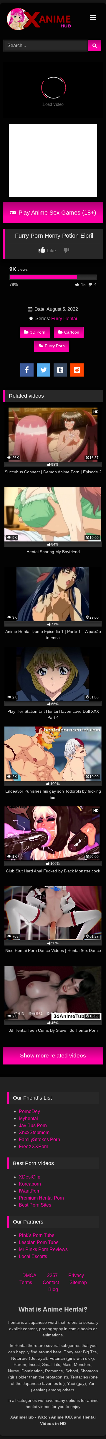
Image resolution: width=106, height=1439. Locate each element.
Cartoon (71, 332)
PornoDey (29, 1111)
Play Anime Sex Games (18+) (56, 212)
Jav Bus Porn (33, 1125)
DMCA (29, 1275)
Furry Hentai (64, 318)
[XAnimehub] (43, 20)
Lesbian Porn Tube (39, 1242)
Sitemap (78, 1282)
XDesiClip (29, 1176)
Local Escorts (33, 1256)
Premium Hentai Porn (41, 1197)
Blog (53, 1289)
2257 (52, 1275)
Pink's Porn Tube (36, 1235)
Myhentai (28, 1118)
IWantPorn (30, 1190)
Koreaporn (30, 1183)
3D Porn (37, 332)
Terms (25, 1282)
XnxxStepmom (34, 1132)
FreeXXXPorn (33, 1146)
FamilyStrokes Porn (39, 1139)
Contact (51, 1282)
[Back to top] (87, 1421)
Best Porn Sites (35, 1204)
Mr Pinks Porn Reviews (44, 1249)
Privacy (76, 1275)
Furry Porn (55, 346)
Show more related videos (53, 1055)
